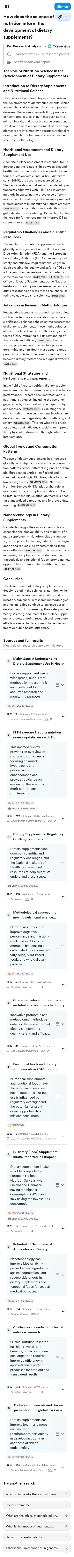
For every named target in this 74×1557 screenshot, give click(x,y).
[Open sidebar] (7, 6)
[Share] (63, 17)
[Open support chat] (66, 1549)
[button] (62, 6)
